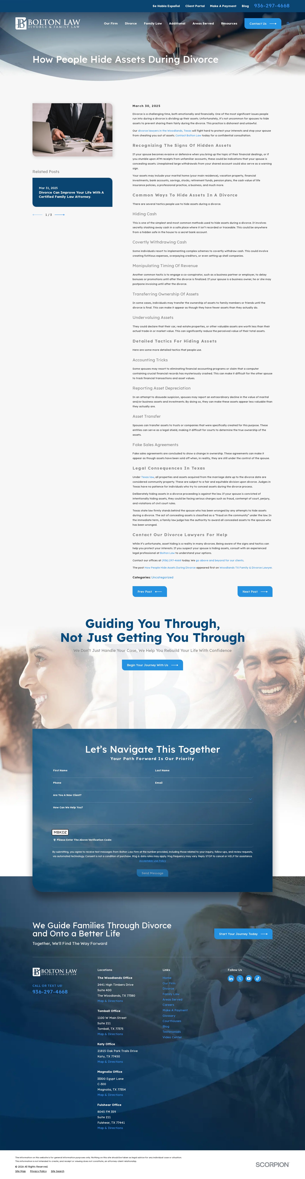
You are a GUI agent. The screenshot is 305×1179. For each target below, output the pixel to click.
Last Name (162, 770)
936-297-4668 (272, 5)
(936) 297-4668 (171, 560)
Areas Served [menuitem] (203, 23)
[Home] (48, 23)
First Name (60, 770)
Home (167, 978)
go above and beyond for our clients (219, 560)
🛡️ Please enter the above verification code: (82, 839)
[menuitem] (20, 1171)
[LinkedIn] (231, 978)
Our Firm (169, 983)
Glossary (169, 1015)
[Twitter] (240, 978)
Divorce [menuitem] (131, 23)
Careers (168, 1005)
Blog (245, 6)
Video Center (172, 1037)
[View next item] (60, 215)
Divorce (168, 988)
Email (158, 782)
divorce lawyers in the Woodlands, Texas (164, 130)
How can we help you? (68, 807)
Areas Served (172, 999)
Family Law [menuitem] (153, 23)
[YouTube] (248, 978)
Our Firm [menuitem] (111, 23)
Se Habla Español (166, 6)
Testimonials (172, 1031)
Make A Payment (223, 6)
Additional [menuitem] (177, 23)
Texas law (147, 477)
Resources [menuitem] (229, 23)
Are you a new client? (67, 795)
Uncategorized (162, 577)
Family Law (171, 994)
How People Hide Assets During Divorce (170, 567)
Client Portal (195, 6)
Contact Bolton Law (188, 135)
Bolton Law (167, 553)
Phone (57, 782)
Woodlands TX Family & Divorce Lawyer (246, 567)
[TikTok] (257, 978)
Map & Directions (110, 1001)
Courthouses (172, 1021)
